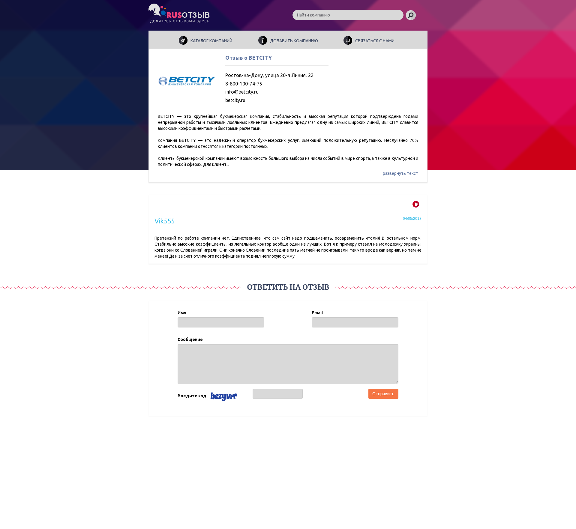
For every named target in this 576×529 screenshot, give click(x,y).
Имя (182, 312)
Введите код (192, 395)
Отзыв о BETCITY (248, 58)
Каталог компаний (211, 40)
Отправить (383, 393)
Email (317, 312)
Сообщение (190, 339)
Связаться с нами (374, 40)
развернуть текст (400, 173)
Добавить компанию (294, 40)
